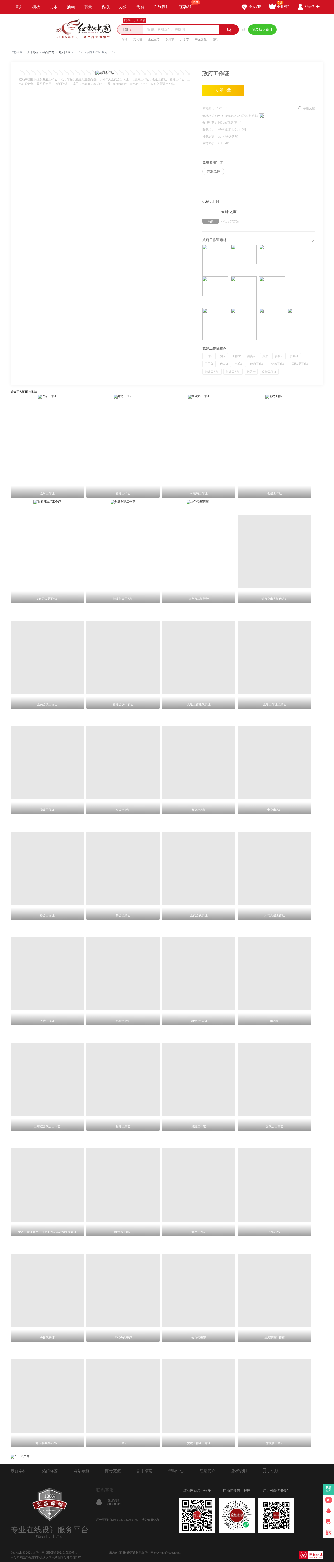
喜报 (215, 39)
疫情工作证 (269, 371)
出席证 (239, 364)
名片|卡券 (64, 52)
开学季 (184, 39)
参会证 (279, 356)
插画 (71, 7)
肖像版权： (210, 136)
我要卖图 (329, 1489)
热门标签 (50, 1471)
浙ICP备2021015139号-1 (61, 1552)
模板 (36, 7)
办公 (123, 7)
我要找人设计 (262, 29)
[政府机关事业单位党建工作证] (215, 324)
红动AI (185, 7)
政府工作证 (257, 364)
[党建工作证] (215, 260)
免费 (140, 7)
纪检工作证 (278, 364)
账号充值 (113, 1471)
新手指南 (144, 1471)
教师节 (170, 39)
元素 (53, 7)
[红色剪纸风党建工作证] (244, 260)
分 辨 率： (210, 122)
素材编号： (209, 108)
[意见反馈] (328, 1521)
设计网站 (32, 52)
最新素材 (18, 1471)
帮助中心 (176, 1471)
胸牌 (265, 356)
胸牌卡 (251, 371)
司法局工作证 (301, 364)
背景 (88, 7)
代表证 (224, 364)
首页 (19, 7)
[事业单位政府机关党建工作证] (272, 292)
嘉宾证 (251, 356)
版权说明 (239, 1471)
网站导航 (81, 1471)
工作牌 (236, 356)
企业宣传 (154, 39)
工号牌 (209, 364)
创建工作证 (233, 371)
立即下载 (223, 90)
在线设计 (161, 7)
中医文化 (201, 39)
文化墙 (137, 39)
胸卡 (223, 356)
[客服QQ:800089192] (328, 1510)
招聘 (124, 39)
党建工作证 (212, 371)
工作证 (79, 52)
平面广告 (48, 52)
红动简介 (207, 1471)
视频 (106, 7)
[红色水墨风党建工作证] (272, 260)
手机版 (273, 1471)
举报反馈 (309, 108)
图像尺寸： (210, 129)
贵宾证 (294, 356)
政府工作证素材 (214, 240)
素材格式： (209, 115)
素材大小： (209, 143)
